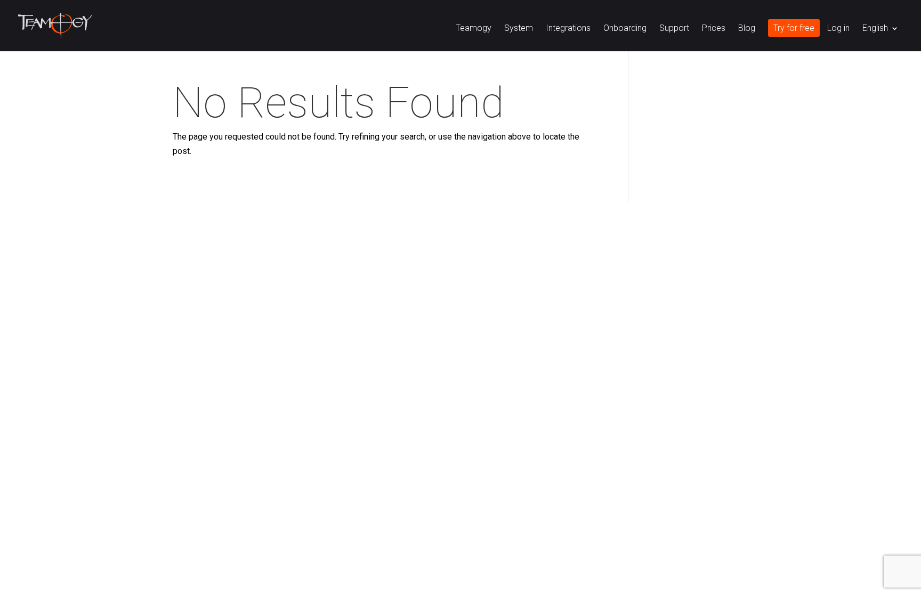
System (518, 29)
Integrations (568, 29)
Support (674, 29)
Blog (746, 29)
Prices (713, 29)
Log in (838, 29)
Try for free (793, 29)
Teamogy (473, 29)
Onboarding (625, 29)
